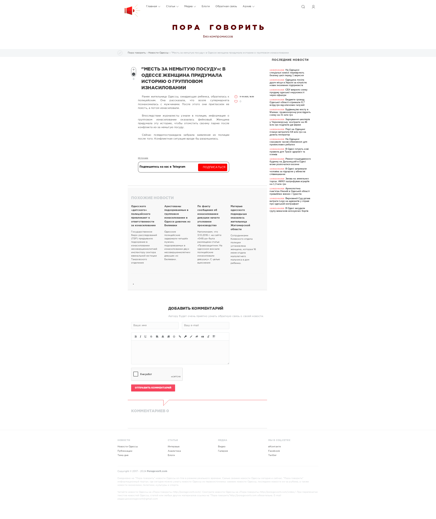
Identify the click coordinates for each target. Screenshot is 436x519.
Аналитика (174, 451)
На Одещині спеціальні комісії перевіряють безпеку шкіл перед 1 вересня (287, 72)
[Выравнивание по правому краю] (168, 336)
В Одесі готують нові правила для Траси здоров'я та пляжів (289, 152)
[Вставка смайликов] (174, 336)
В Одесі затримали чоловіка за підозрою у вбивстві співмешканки (288, 171)
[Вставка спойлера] (214, 336)
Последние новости (290, 60)
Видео (222, 447)
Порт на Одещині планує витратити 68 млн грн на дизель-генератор (288, 132)
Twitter (272, 455)
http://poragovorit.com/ (187, 492)
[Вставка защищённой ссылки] (185, 336)
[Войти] (313, 6)
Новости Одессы (128, 447)
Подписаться (214, 167)
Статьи (170, 6)
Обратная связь (226, 6)
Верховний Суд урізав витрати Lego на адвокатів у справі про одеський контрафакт (290, 201)
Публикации (125, 451)
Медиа (188, 6)
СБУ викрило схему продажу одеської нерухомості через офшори (288, 92)
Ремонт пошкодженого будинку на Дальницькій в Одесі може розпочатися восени (290, 161)
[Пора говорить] (129, 6)
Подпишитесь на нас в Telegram (162, 167)
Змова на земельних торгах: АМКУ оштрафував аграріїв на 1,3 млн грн (289, 181)
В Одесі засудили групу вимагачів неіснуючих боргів (289, 209)
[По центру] (163, 336)
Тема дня (123, 455)
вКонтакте (274, 447)
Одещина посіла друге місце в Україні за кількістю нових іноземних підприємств (288, 82)
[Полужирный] (135, 336)
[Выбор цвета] (191, 336)
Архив (247, 6)
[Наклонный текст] (140, 336)
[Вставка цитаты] (203, 336)
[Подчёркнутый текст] (146, 336)
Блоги (206, 6)
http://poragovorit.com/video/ (277, 492)
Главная (151, 6)
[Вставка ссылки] (180, 336)
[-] (133, 74)
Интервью (174, 447)
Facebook (274, 451)
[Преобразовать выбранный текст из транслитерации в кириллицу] (208, 336)
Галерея (223, 451)
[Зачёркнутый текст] (151, 336)
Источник (143, 158)
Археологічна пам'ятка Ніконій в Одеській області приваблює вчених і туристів (290, 191)
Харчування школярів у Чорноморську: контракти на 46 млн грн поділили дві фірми (290, 122)
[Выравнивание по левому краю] (157, 336)
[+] (133, 69)
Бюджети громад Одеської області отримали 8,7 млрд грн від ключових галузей (287, 102)
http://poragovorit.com (243, 495)
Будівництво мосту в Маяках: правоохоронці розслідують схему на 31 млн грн (290, 112)
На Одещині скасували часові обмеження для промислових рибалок (288, 142)
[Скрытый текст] (197, 336)
